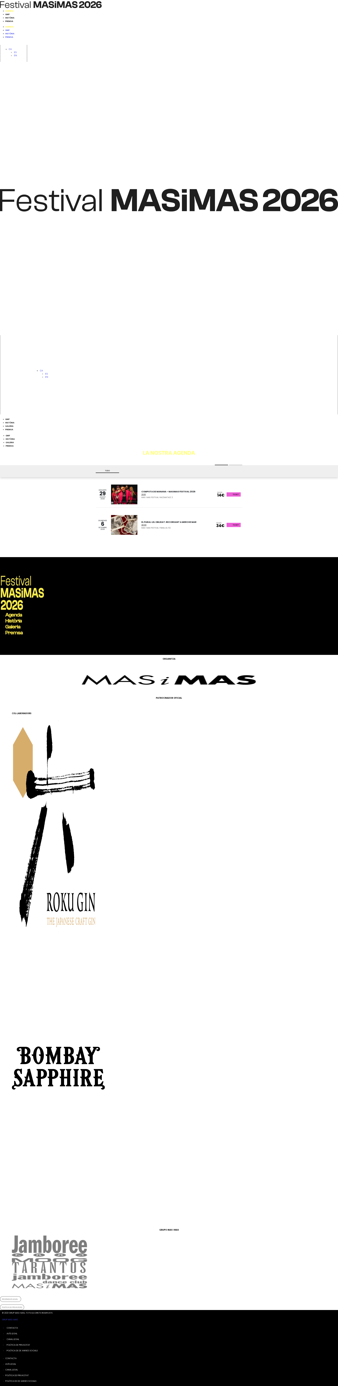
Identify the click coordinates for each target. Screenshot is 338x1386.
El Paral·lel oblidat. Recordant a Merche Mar (168, 522)
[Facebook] (26, 43)
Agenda (9, 11)
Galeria (9, 426)
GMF (7, 14)
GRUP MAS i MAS (10, 1319)
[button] (10, 49)
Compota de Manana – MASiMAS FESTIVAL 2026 (168, 491)
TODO (107, 471)
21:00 (143, 494)
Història (9, 18)
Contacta (12, 1327)
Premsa (9, 21)
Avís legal (12, 1333)
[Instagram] (9, 43)
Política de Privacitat (18, 1344)
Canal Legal (13, 1339)
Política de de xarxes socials (22, 1350)
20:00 (143, 525)
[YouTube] (36, 43)
